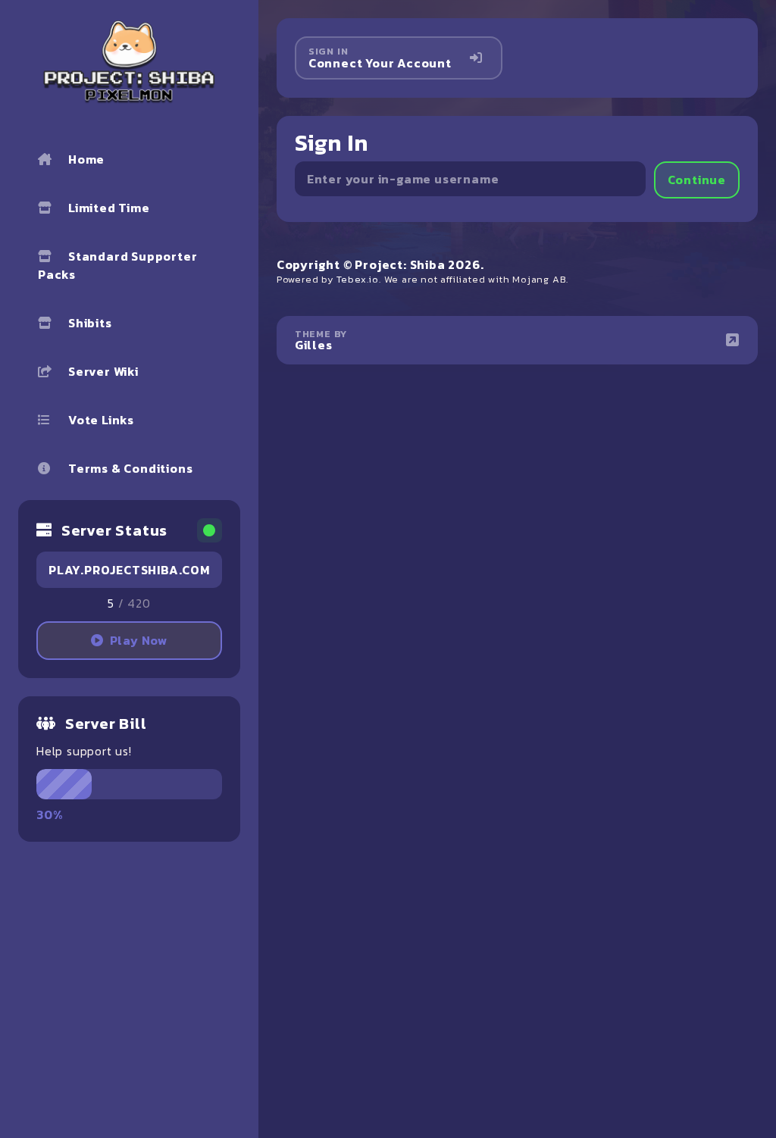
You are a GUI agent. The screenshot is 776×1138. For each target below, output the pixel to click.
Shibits (90, 323)
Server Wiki (103, 371)
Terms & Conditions (130, 468)
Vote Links (101, 420)
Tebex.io (357, 279)
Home (86, 159)
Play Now (138, 640)
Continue (697, 179)
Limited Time (109, 208)
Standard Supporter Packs (117, 265)
